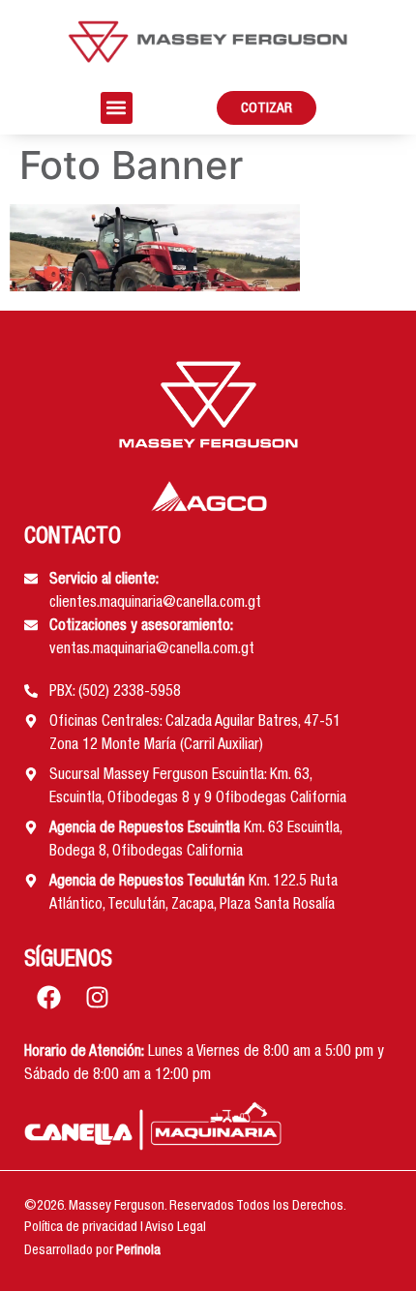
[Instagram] (97, 998)
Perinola (138, 1251)
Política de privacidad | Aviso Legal (115, 1228)
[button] (117, 108)
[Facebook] (48, 998)
